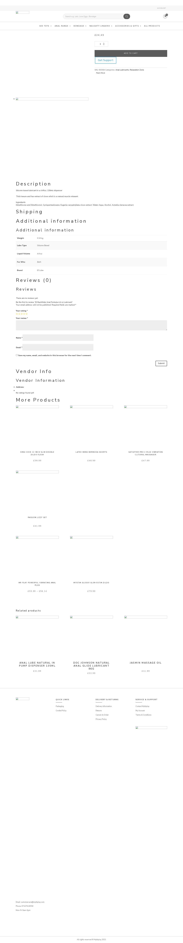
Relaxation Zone (137, 70)
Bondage (79, 26)
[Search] (126, 16)
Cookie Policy (61, 710)
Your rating (22, 311)
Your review (22, 318)
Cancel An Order (102, 715)
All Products (152, 26)
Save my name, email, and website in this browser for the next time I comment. (54, 355)
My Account (140, 710)
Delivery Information (104, 706)
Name (19, 338)
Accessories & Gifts (127, 26)
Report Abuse (100, 73)
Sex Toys (44, 26)
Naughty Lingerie (100, 26)
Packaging (60, 706)
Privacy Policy (101, 719)
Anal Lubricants (122, 70)
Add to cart (131, 53)
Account (161, 8)
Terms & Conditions (143, 715)
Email (19, 347)
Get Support (105, 60)
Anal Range (61, 26)
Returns (99, 710)
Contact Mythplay (142, 706)
